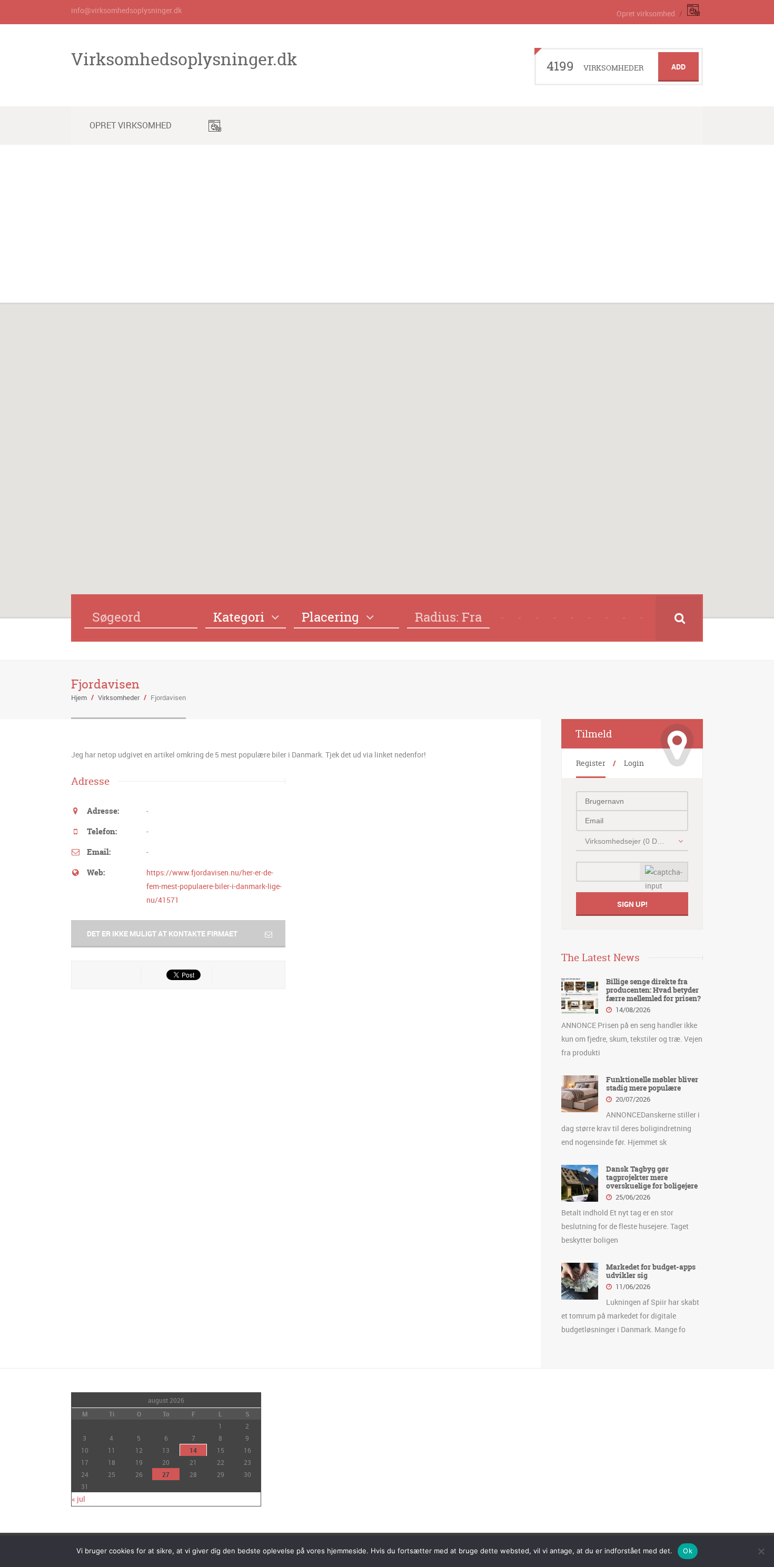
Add (678, 67)
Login (634, 763)
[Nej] (761, 1551)
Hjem (79, 697)
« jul (78, 1499)
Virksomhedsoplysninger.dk (184, 59)
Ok (687, 1550)
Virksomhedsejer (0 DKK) (626, 841)
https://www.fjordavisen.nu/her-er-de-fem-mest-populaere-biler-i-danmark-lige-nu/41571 (214, 886)
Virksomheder (119, 697)
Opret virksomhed (646, 13)
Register (591, 763)
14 (193, 1450)
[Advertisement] (387, 223)
